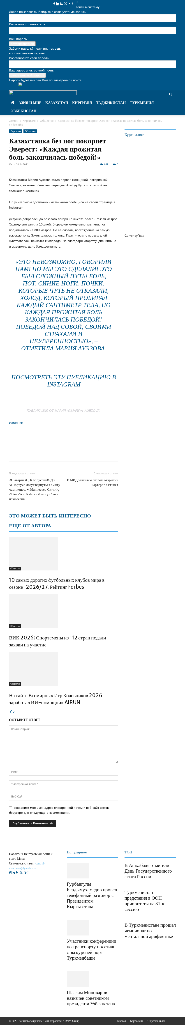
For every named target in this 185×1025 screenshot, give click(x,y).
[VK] (55, 452)
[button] (170, 94)
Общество (47, 121)
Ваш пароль (18, 39)
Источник (16, 423)
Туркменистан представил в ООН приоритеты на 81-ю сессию (145, 901)
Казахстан (56, 103)
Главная (121, 1021)
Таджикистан (111, 103)
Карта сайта (136, 1021)
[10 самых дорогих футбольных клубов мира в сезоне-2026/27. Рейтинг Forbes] (63, 553)
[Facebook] (54, 4)
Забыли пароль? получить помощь (35, 48)
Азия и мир (29, 103)
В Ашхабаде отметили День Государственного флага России (148, 871)
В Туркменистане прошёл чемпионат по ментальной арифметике (150, 930)
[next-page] (13, 712)
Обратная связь (156, 1021)
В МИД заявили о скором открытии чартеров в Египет (92, 482)
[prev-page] (10, 712)
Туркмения (142, 103)
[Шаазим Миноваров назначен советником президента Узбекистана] (78, 979)
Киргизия (82, 103)
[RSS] (62, 4)
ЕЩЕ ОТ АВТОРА (30, 526)
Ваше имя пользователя (27, 24)
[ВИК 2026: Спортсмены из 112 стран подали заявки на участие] (63, 611)
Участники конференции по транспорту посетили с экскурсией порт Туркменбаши (91, 949)
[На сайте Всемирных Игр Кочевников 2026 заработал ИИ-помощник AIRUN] (63, 669)
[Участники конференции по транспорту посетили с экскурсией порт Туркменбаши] (78, 927)
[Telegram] (44, 452)
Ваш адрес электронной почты (31, 70)
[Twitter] (66, 4)
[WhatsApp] (34, 452)
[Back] (77, 2)
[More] (65, 452)
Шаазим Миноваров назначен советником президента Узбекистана (91, 998)
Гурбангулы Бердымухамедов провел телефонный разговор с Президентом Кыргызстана (92, 895)
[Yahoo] (70, 4)
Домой (13, 121)
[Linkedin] (58, 4)
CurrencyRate (134, 235)
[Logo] (43, 94)
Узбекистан (23, 111)
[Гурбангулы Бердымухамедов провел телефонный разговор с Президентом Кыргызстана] (78, 870)
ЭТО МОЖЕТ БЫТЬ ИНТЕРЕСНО (50, 516)
